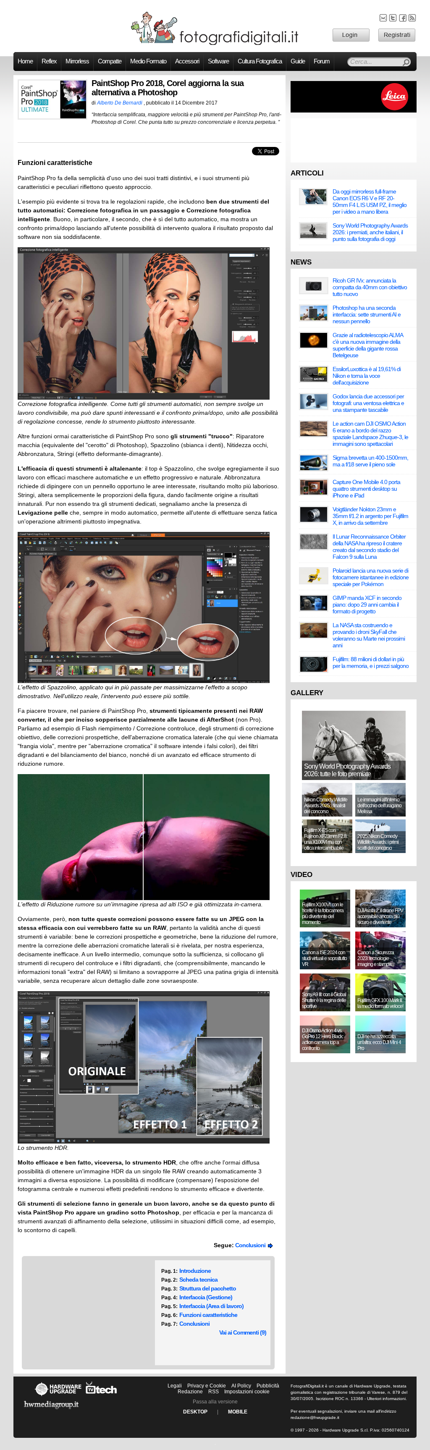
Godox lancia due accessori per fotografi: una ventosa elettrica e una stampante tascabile (368, 403)
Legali (175, 1386)
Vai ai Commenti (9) (242, 1332)
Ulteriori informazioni (386, 1398)
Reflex (49, 61)
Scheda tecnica (198, 1279)
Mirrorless (77, 61)
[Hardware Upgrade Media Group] (51, 1410)
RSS (213, 1392)
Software (218, 61)
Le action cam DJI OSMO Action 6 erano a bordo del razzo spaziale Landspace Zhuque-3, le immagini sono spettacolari (370, 433)
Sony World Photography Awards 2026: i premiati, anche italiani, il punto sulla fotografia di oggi (370, 232)
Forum (322, 61)
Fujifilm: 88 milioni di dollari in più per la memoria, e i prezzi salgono (371, 662)
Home (25, 61)
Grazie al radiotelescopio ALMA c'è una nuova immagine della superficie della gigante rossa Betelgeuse (368, 345)
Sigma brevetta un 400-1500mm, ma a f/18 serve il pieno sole (370, 461)
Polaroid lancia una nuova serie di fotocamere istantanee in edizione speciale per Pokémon (371, 577)
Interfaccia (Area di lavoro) (211, 1306)
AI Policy (241, 1386)
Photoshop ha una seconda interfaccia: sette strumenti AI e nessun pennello (367, 314)
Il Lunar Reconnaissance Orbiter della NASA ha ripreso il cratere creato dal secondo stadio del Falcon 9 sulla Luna (369, 546)
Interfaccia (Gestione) (205, 1297)
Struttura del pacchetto (207, 1288)
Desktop (195, 1412)
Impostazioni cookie (247, 1392)
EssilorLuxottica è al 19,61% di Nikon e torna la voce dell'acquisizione (367, 376)
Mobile (237, 1412)
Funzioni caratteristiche (208, 1314)
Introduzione (195, 1270)
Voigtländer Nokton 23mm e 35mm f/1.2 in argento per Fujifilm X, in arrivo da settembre (370, 516)
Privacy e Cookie (206, 1386)
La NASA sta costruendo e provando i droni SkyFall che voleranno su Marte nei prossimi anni (369, 635)
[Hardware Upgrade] (57, 1396)
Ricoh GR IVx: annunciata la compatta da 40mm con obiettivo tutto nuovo (370, 287)
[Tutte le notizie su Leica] (354, 111)
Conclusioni (251, 1245)
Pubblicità (268, 1386)
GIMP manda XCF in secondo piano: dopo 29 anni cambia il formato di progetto (367, 604)
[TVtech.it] (101, 1396)
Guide (298, 61)
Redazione (190, 1392)
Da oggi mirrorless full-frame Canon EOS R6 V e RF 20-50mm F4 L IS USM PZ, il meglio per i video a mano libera (369, 201)
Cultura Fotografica (260, 61)
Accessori (187, 61)
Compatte (109, 61)
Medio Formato (148, 61)
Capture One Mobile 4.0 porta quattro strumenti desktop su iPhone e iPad (366, 489)
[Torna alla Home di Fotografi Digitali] (215, 44)
